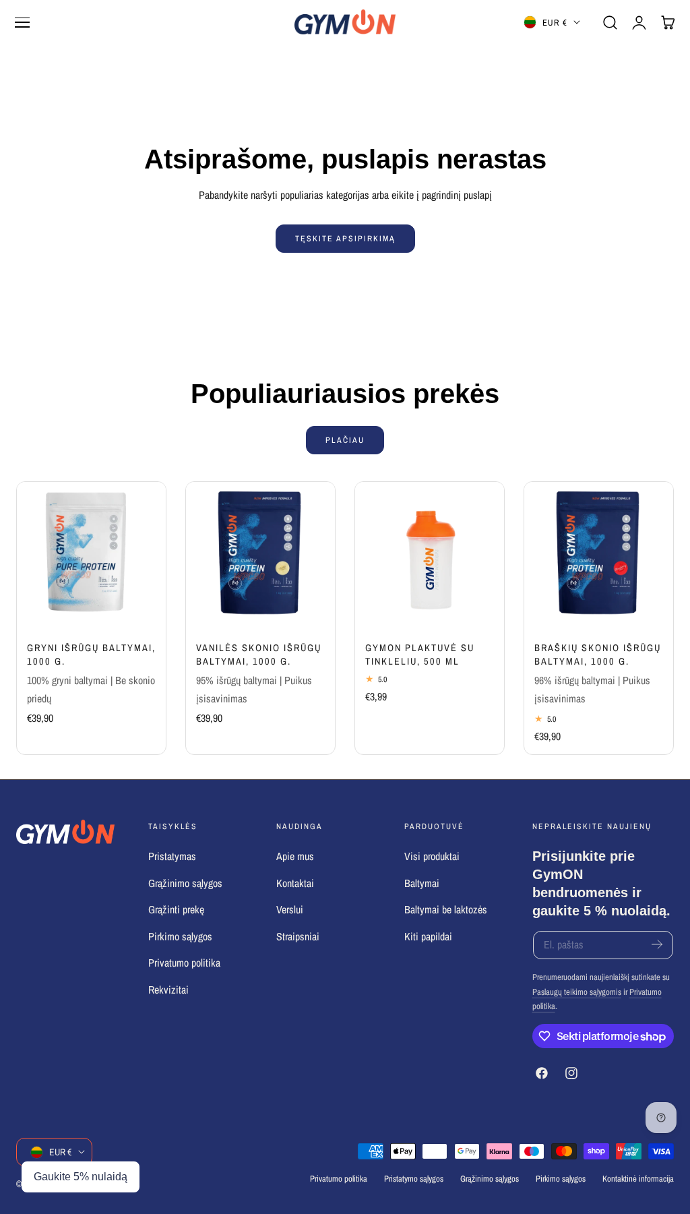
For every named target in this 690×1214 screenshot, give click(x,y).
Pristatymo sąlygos (413, 1178)
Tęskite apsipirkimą (345, 238)
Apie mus (295, 856)
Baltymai (421, 883)
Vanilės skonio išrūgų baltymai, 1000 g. (258, 654)
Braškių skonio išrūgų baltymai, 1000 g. (597, 654)
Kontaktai (295, 883)
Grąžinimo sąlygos (185, 883)
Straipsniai (297, 936)
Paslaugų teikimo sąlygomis (576, 992)
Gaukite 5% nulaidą (80, 1176)
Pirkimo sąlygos (180, 936)
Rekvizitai (168, 989)
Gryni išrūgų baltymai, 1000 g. (91, 654)
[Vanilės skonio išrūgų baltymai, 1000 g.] (260, 556)
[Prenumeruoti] (657, 944)
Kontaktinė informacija (638, 1178)
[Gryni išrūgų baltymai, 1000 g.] (91, 556)
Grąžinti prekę (176, 910)
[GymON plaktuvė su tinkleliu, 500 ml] (429, 556)
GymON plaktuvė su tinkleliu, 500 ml (419, 654)
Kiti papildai (428, 936)
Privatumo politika (184, 963)
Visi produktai (432, 856)
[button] (22, 22)
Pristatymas (172, 856)
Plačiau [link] (345, 440)
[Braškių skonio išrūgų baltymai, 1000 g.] (598, 556)
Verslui (289, 910)
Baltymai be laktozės (445, 910)
